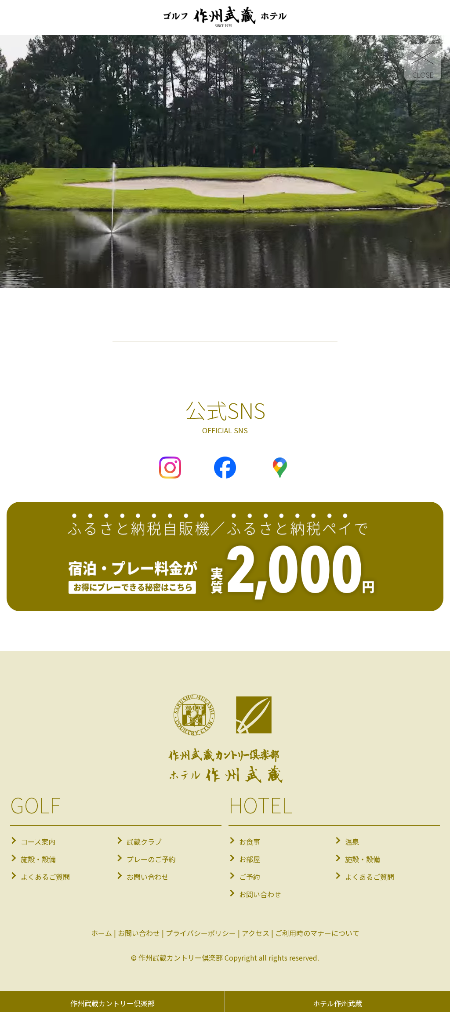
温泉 (352, 841)
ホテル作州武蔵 (337, 1003)
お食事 (249, 841)
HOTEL (260, 804)
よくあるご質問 (45, 876)
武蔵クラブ (144, 841)
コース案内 (38, 841)
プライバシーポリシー (201, 933)
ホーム (101, 933)
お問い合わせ (148, 876)
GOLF (35, 804)
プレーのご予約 (151, 859)
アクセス (255, 933)
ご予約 (249, 876)
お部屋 (249, 859)
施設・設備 (38, 859)
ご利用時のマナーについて (317, 933)
